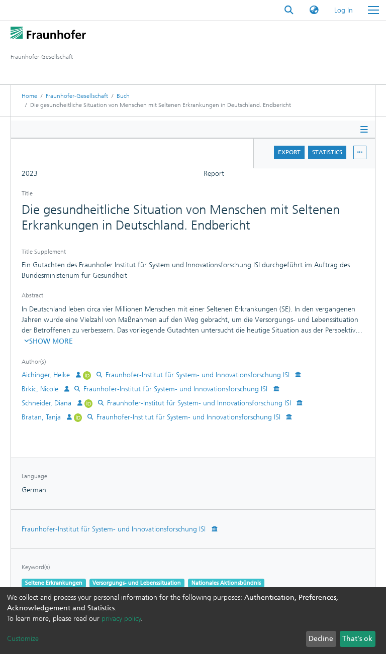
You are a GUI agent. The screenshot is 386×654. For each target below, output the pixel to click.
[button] (314, 10)
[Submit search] (289, 10)
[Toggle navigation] (373, 10)
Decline (321, 638)
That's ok (357, 638)
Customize (23, 638)
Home (29, 95)
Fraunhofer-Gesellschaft (77, 95)
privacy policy (121, 618)
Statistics (327, 152)
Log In (344, 10)
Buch (123, 95)
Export (289, 152)
